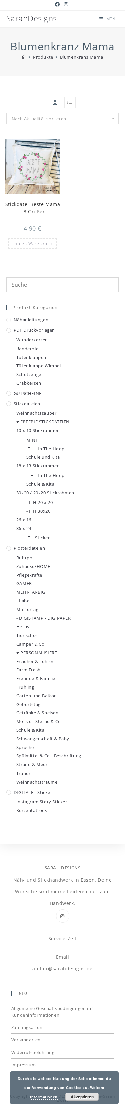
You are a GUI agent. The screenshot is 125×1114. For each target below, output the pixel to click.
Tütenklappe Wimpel (38, 366)
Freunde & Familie (35, 678)
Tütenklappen (31, 357)
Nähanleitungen (31, 320)
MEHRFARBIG (30, 592)
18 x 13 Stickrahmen (38, 466)
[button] (39, 146)
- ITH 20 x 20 (39, 502)
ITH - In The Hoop (45, 449)
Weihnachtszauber (36, 413)
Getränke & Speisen (37, 713)
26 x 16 (23, 520)
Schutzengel (29, 374)
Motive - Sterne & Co (38, 721)
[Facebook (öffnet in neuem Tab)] (58, 4)
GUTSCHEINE (28, 393)
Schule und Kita (43, 457)
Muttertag (27, 609)
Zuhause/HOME (33, 566)
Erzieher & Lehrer (35, 661)
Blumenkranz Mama (81, 57)
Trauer (23, 773)
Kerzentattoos (31, 810)
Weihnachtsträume (37, 782)
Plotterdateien (29, 548)
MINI (31, 440)
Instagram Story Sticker (41, 802)
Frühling (25, 687)
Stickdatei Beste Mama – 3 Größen (32, 208)
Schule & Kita (40, 484)
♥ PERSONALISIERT (36, 653)
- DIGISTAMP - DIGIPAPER (43, 618)
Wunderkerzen (32, 340)
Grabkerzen (28, 383)
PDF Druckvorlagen (34, 330)
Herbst (23, 626)
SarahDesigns (31, 18)
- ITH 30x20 (38, 511)
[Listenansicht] (70, 102)
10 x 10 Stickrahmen (38, 430)
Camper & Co (30, 644)
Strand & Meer (32, 764)
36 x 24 (23, 528)
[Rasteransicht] (55, 102)
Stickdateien (27, 404)
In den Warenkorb (32, 243)
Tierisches (27, 635)
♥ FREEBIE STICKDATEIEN (43, 422)
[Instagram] (62, 916)
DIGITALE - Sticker (33, 792)
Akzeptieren (82, 1097)
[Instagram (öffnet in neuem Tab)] (66, 4)
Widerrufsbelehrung (33, 1052)
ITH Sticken (38, 538)
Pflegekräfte (29, 575)
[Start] (24, 57)
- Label (23, 601)
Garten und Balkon (36, 696)
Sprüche (25, 747)
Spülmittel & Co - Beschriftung (48, 756)
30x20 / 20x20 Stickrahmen (45, 493)
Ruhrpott (26, 558)
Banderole (27, 348)
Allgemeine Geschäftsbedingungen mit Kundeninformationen (52, 1011)
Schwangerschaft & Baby (42, 739)
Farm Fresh (28, 670)
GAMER (24, 583)
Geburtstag (28, 704)
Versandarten (26, 1040)
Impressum (23, 1065)
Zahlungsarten (27, 1027)
